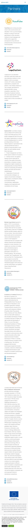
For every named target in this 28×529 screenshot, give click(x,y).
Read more (5, 525)
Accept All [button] (11, 525)
